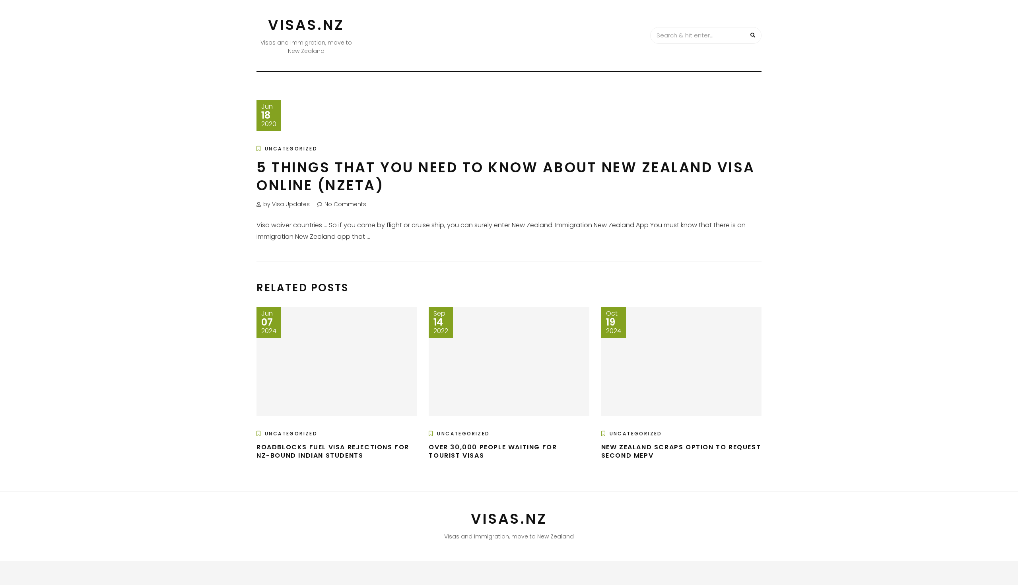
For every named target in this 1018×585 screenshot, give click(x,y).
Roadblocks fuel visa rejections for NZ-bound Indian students (332, 451)
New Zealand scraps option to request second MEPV (681, 451)
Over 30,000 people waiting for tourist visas (493, 451)
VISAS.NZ (306, 25)
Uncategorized (291, 148)
